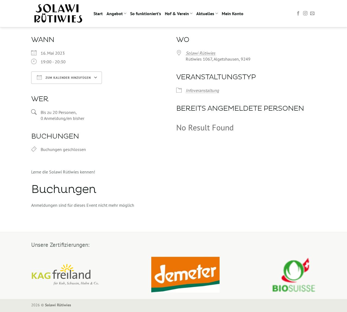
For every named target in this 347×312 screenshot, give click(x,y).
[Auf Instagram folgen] (305, 13)
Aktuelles (205, 13)
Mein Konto (232, 13)
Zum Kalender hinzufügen (67, 78)
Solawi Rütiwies (200, 53)
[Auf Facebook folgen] (298, 13)
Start (98, 13)
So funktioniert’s (145, 13)
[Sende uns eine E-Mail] (312, 13)
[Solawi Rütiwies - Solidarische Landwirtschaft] (58, 13)
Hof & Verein (177, 13)
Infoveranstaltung (202, 90)
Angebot (115, 13)
